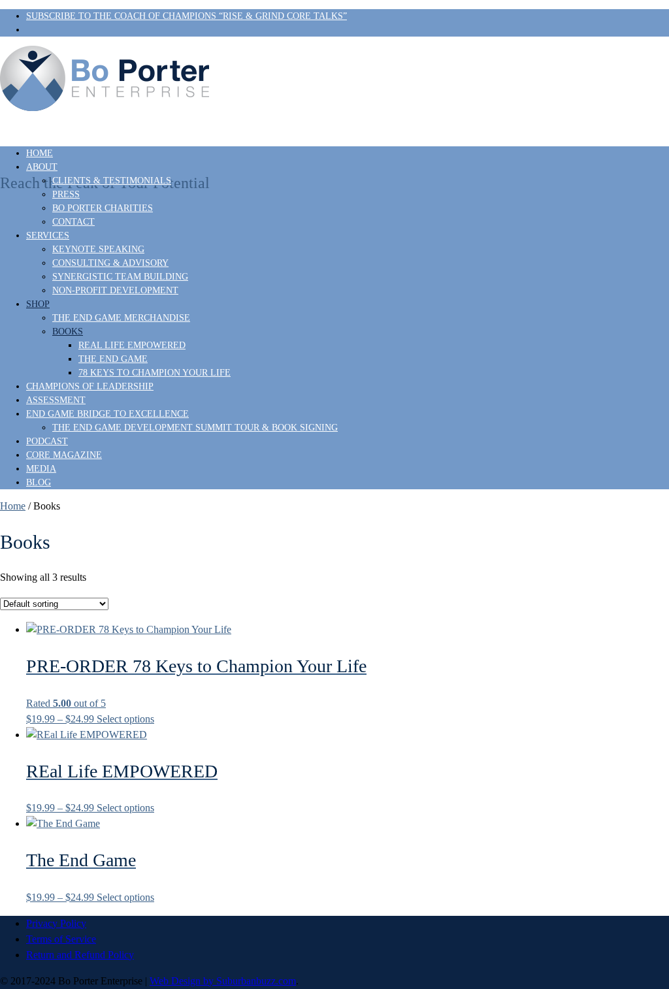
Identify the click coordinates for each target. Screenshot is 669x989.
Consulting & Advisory (110, 263)
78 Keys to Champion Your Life (154, 373)
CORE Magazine (64, 455)
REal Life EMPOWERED (132, 345)
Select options (125, 718)
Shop (38, 304)
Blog (38, 482)
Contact (73, 222)
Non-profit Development (115, 290)
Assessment (56, 400)
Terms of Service (61, 939)
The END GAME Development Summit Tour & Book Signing (195, 427)
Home (39, 153)
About (41, 167)
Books (67, 331)
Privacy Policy (56, 923)
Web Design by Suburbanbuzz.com (223, 980)
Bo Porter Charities (102, 208)
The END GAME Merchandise (121, 318)
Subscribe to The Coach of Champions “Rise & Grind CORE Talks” (186, 16)
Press (66, 194)
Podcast (47, 441)
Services (47, 235)
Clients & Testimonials (111, 181)
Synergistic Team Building (120, 277)
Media (41, 469)
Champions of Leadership (90, 386)
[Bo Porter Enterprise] (334, 82)
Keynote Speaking (98, 249)
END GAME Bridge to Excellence (107, 414)
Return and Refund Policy (80, 954)
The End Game (113, 359)
